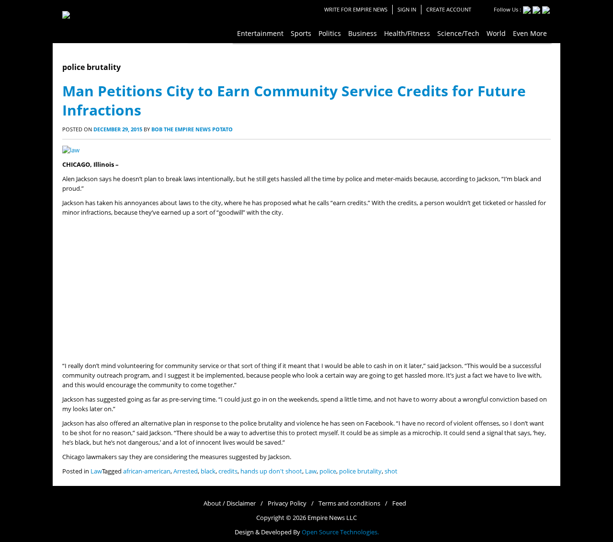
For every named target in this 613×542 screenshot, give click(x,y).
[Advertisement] (306, 289)
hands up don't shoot (271, 471)
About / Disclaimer (230, 503)
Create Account (448, 9)
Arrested (185, 471)
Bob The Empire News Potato (192, 129)
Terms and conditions (349, 503)
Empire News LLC (332, 518)
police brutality (360, 471)
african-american (146, 471)
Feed (399, 503)
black (208, 471)
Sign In (406, 9)
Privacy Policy (287, 503)
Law (96, 471)
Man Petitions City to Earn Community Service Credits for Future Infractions (294, 100)
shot (391, 471)
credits (228, 471)
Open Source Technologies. (340, 532)
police (327, 471)
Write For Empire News (355, 9)
